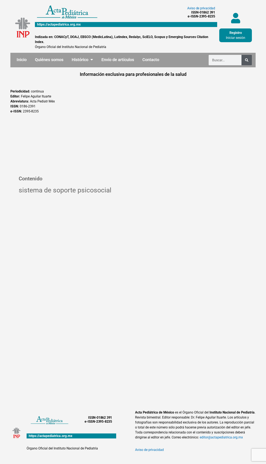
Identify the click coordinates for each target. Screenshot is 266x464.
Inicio (22, 59)
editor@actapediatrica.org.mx (221, 437)
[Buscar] (246, 60)
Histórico (80, 59)
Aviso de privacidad (201, 8)
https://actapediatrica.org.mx (59, 24)
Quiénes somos (49, 59)
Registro (235, 33)
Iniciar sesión (235, 38)
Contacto (150, 59)
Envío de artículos (117, 59)
